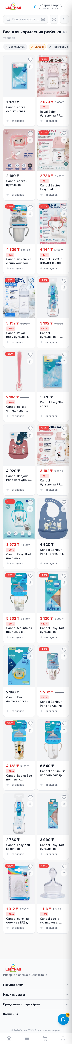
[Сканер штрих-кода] (54, 19)
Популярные (60, 46)
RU (64, 19)
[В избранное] (30, 59)
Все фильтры (17, 46)
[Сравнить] (30, 66)
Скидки (39, 46)
